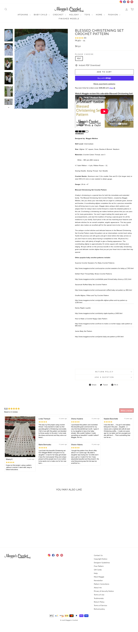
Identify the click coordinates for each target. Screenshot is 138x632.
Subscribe (55, 56)
